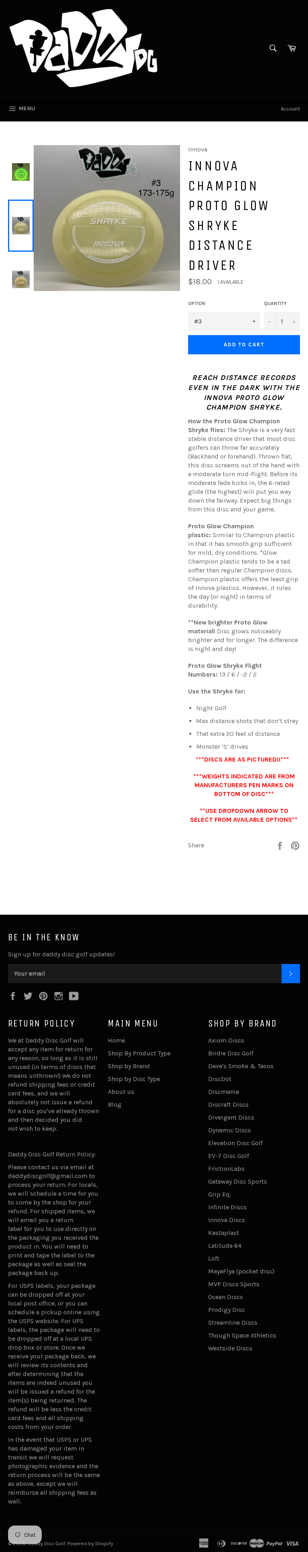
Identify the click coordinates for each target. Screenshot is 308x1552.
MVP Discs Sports (233, 1284)
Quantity (275, 303)
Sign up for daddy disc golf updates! (61, 954)
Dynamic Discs (229, 1130)
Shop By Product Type (139, 1053)
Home (116, 1040)
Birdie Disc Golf (230, 1053)
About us (121, 1091)
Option (196, 303)
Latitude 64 (224, 1245)
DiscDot (219, 1079)
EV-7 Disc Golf (228, 1156)
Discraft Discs (228, 1104)
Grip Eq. (219, 1194)
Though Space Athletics (242, 1335)
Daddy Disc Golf (46, 1543)
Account (290, 109)
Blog (115, 1104)
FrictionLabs (226, 1168)
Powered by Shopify (90, 1543)
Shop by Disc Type (134, 1079)
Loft (213, 1258)
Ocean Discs (225, 1297)
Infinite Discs (227, 1207)
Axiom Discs (226, 1040)
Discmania (223, 1091)
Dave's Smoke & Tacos (241, 1066)
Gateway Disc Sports (237, 1181)
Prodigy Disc (226, 1310)
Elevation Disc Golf (235, 1143)
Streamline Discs (232, 1322)
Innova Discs (226, 1220)
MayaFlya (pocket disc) (241, 1271)
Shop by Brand (129, 1066)
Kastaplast (223, 1233)
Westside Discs (230, 1348)
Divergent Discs (231, 1117)
